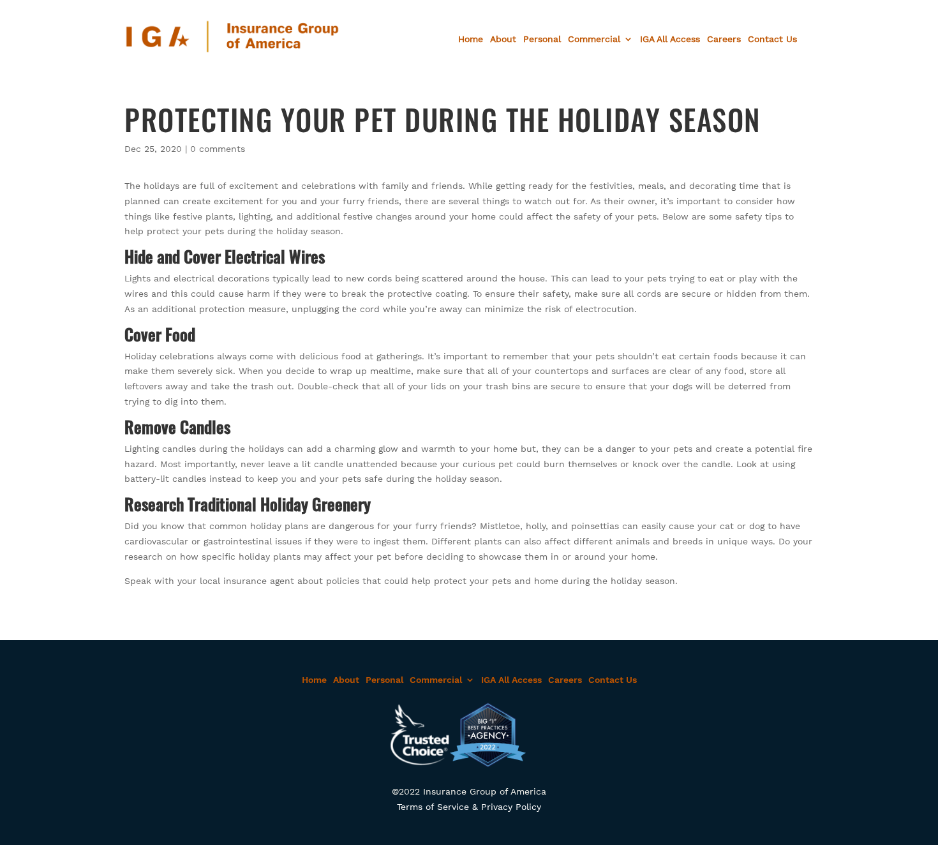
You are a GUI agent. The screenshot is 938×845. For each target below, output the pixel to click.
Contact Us (772, 39)
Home (470, 39)
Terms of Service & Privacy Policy (469, 807)
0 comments (217, 149)
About (503, 39)
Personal (542, 39)
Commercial (594, 39)
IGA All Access (670, 39)
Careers (724, 39)
